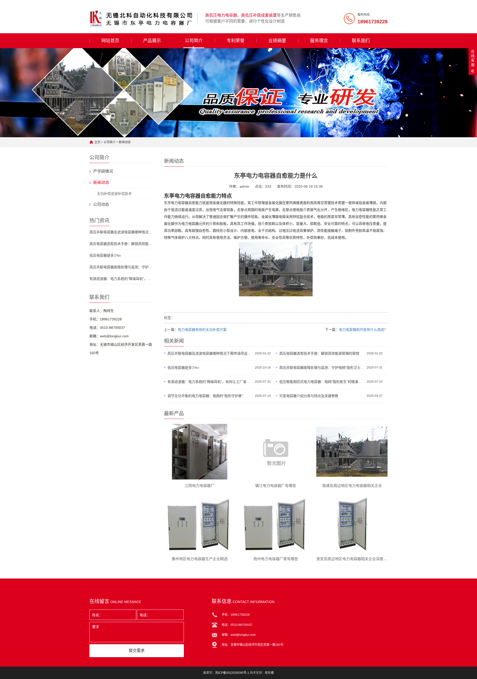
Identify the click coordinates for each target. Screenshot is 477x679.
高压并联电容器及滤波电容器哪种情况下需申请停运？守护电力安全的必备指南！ (121, 232)
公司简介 (194, 40)
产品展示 (152, 40)
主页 (97, 142)
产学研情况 (103, 171)
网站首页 (110, 40)
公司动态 (101, 204)
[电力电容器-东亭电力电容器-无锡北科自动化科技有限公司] (141, 18)
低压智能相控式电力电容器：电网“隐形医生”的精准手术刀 (321, 382)
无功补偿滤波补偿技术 (114, 194)
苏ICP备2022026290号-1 (232, 673)
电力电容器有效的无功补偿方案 (202, 330)
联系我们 (361, 40)
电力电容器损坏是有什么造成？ (363, 330)
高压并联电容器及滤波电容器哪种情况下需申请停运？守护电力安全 (209, 353)
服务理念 (319, 40)
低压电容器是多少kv (105, 255)
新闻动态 (125, 142)
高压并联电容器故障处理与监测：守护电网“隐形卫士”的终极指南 (121, 267)
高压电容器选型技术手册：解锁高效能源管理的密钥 (121, 244)
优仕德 (269, 673)
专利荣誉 (235, 40)
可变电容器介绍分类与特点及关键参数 (308, 396)
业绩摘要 (277, 40)
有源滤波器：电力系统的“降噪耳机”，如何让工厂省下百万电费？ (121, 279)
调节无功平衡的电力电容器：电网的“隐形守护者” (205, 396)
